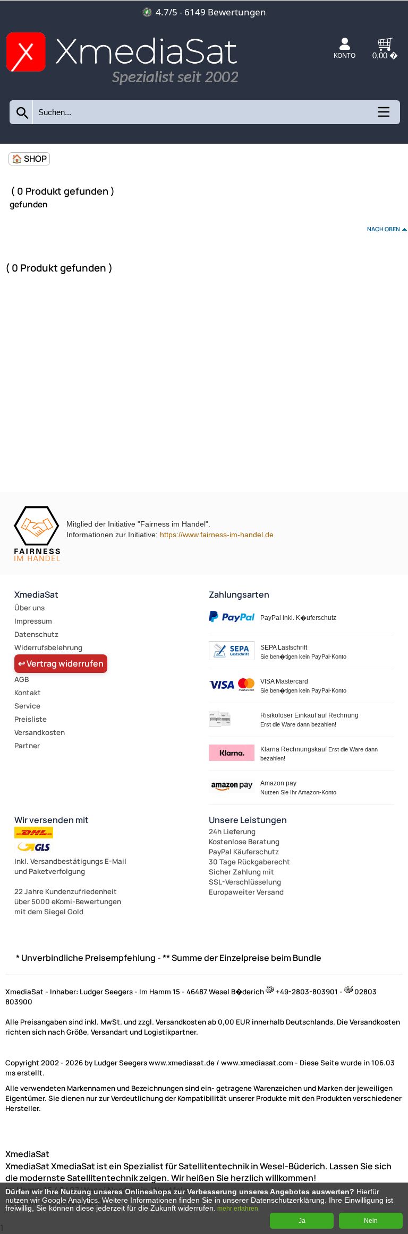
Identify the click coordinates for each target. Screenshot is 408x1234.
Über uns (29, 607)
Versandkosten (39, 732)
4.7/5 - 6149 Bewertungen (211, 12)
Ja (302, 1220)
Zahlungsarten (239, 594)
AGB (21, 679)
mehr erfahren (237, 1208)
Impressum (33, 621)
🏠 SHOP (29, 158)
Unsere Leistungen (248, 820)
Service (27, 706)
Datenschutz (36, 634)
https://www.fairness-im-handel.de (217, 534)
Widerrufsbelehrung (48, 647)
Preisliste (30, 719)
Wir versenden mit (51, 820)
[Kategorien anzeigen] (383, 115)
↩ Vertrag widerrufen (61, 663)
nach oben (383, 229)
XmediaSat (36, 594)
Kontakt (27, 692)
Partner (27, 745)
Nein (371, 1220)
